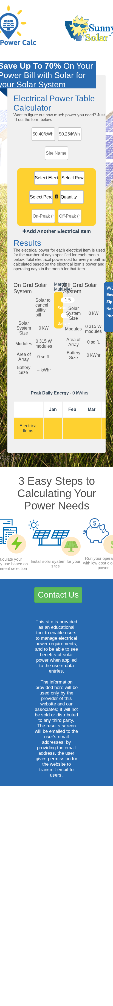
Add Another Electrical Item (58, 231)
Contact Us (58, 594)
